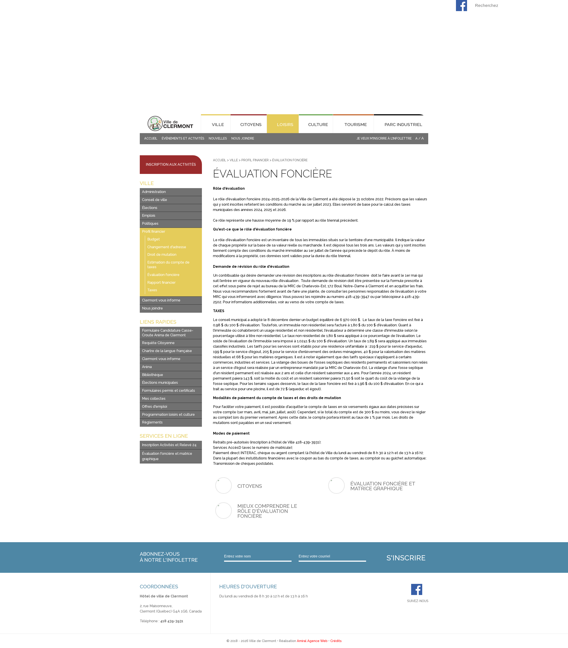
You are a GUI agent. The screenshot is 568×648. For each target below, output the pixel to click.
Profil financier (153, 231)
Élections (149, 208)
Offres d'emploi (154, 406)
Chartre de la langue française (167, 351)
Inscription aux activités (171, 164)
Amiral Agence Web (312, 641)
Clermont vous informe (161, 300)
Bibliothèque (152, 375)
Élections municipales (160, 382)
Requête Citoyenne (158, 343)
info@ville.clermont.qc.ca (160, 626)
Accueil (150, 138)
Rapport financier (161, 282)
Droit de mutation (161, 254)
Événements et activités (183, 138)
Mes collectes (154, 398)
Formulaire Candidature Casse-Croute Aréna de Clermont (167, 332)
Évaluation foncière (163, 275)
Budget (153, 239)
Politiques (150, 223)
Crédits (336, 641)
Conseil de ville (154, 200)
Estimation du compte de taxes (168, 264)
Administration (154, 192)
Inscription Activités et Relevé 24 (169, 445)
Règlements (152, 422)
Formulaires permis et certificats (168, 390)
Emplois (148, 215)
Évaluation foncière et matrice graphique (167, 456)
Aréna (147, 367)
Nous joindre (242, 138)
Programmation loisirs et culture (168, 414)
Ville (234, 160)
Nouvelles (218, 138)
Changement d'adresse (166, 247)
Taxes (152, 290)
